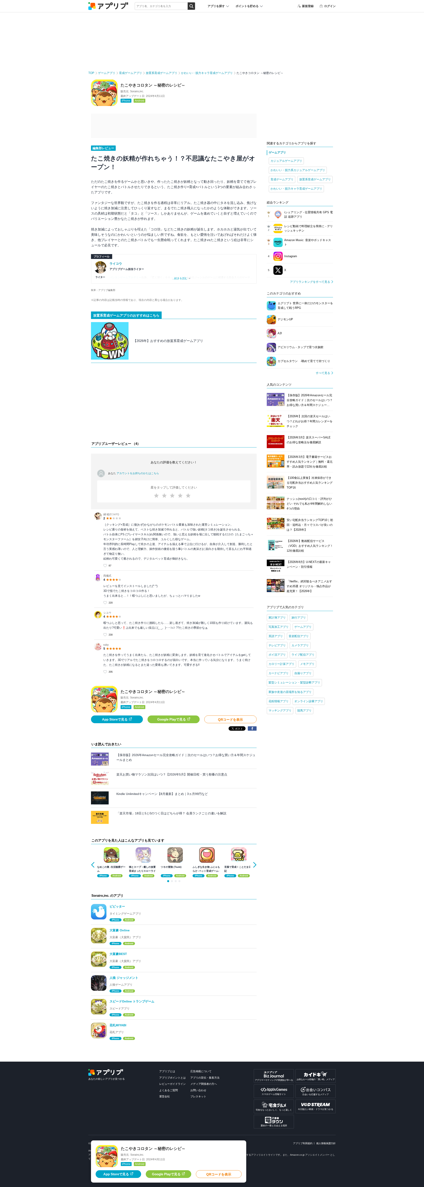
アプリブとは (167, 1071)
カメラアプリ (300, 645)
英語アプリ (276, 636)
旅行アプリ (299, 617)
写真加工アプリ (279, 626)
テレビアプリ (277, 645)
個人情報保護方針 (326, 1143)
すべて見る (323, 373)
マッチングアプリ (280, 710)
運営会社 (164, 1096)
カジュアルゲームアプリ (286, 160)
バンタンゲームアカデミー (125, 277)
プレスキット (198, 1096)
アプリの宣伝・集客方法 (205, 1077)
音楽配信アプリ (299, 636)
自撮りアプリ (303, 673)
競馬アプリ (304, 710)
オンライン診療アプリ (308, 701)
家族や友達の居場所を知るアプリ (290, 692)
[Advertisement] (174, 403)
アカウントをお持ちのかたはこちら (138, 473)
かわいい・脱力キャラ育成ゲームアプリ (207, 73)
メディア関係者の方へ (203, 1083)
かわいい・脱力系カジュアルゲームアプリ (298, 170)
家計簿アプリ (277, 617)
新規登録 (308, 6)
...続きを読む (179, 278)
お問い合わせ (198, 1090)
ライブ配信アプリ (303, 654)
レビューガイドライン (172, 1083)
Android (139, 100)
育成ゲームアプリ (130, 73)
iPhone (126, 100)
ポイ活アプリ (277, 654)
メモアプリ (307, 664)
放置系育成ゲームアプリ (161, 73)
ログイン (330, 6)
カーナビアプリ (279, 673)
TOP (91, 73)
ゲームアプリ (106, 73)
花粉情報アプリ (279, 701)
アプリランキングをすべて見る (310, 281)
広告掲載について (201, 1071)
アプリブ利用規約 (302, 1143)
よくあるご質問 (168, 1090)
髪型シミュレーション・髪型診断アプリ (294, 682)
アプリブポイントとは (172, 1077)
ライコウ (116, 263)
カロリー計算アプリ (281, 664)
